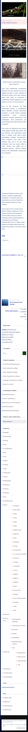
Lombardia (16, 566)
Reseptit (14, 633)
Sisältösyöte (6, 701)
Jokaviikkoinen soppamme (16, 620)
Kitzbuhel (16, 542)
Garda (15, 518)
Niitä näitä (7, 43)
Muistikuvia (6, 484)
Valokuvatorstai (22, 661)
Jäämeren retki (17, 530)
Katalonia (16, 534)
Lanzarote (16, 558)
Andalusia (16, 505)
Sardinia (15, 594)
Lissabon (15, 562)
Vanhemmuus (7, 669)
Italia (4, 452)
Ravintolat (15, 629)
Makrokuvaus (21, 657)
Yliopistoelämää (7, 677)
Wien (14, 610)
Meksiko (15, 582)
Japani (15, 526)
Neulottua (6, 489)
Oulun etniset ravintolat (18, 625)
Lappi (4, 468)
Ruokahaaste (15, 637)
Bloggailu (6, 432)
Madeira (15, 574)
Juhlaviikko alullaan (12, 368)
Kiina (14, 538)
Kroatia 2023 (17, 550)
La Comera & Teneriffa (19, 554)
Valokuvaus (6, 652)
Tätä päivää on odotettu (13, 376)
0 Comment (17, 55)
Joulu (4, 456)
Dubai (15, 513)
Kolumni (5, 464)
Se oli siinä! (10, 384)
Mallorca (15, 578)
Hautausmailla (7, 436)
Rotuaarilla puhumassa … (14, 364)
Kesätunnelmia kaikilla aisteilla (10, 410)
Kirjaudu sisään (7, 697)
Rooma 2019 (17, 590)
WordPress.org (7, 709)
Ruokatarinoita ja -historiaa (17, 643)
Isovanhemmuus (7, 448)
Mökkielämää (7, 480)
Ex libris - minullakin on (8, 398)
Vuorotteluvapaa (7, 673)
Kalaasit (5, 460)
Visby (15, 606)
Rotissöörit (6, 614)
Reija (4, 368)
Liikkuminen (6, 472)
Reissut (5, 505)
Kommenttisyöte (7, 705)
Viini (13, 648)
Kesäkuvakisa (21, 652)
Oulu (4, 497)
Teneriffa (15, 602)
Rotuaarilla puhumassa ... (9, 394)
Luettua (5, 476)
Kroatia (15, 546)
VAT (19, 665)
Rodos (15, 586)
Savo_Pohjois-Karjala (19, 598)
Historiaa (5, 440)
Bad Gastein (16, 510)
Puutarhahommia (17, 43)
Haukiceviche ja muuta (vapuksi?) (11, 402)
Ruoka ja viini (5, 619)
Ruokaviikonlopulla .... (8, 406)
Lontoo (15, 570)
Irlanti (4, 444)
